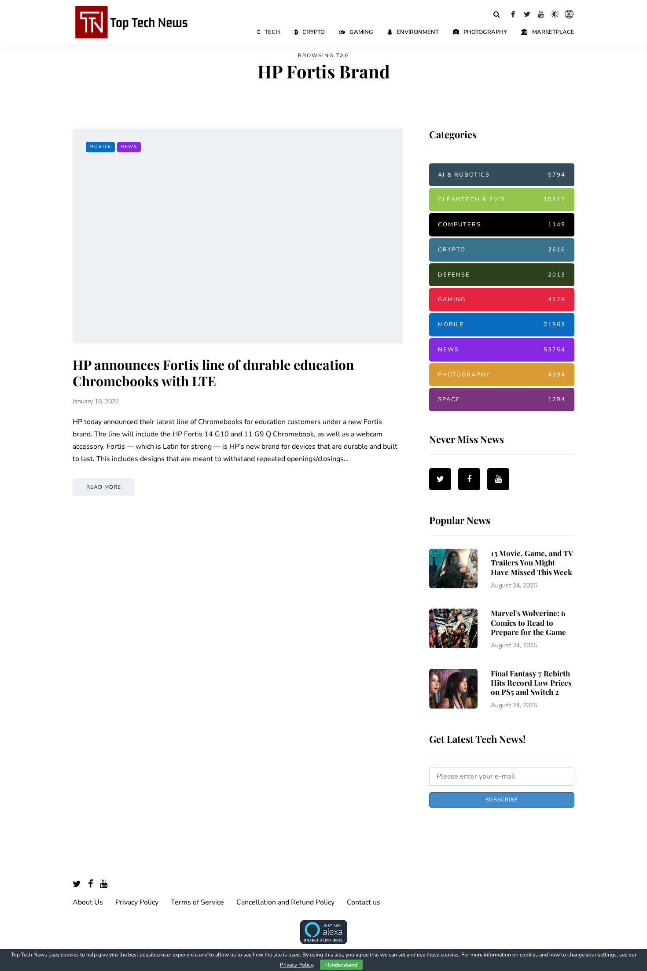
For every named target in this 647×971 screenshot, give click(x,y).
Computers (502, 225)
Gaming (361, 32)
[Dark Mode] (555, 14)
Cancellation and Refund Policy (285, 902)
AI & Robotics (502, 175)
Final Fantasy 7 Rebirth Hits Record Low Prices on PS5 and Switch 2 (531, 682)
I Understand (341, 964)
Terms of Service (197, 902)
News (129, 147)
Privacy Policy (136, 902)
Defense (502, 275)
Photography (485, 32)
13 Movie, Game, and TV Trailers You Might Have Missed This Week (532, 562)
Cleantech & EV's (502, 199)
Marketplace (553, 32)
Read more (103, 487)
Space (502, 399)
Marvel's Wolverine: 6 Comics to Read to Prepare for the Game (528, 622)
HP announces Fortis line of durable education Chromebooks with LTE (213, 373)
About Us (88, 902)
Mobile (100, 147)
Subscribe (501, 799)
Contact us (363, 902)
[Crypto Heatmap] (569, 14)
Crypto (313, 32)
